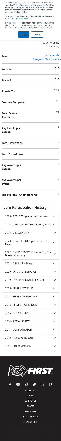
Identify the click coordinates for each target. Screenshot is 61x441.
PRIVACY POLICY (30, 416)
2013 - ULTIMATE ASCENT (20, 329)
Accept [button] (24, 34)
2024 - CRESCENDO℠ (17, 233)
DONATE (30, 406)
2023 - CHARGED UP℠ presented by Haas (26, 242)
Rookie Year (9, 91)
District (6, 80)
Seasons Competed (13, 102)
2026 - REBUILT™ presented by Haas (26, 216)
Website (7, 69)
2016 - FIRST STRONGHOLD (21, 304)
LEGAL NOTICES (30, 422)
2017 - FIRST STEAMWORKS (21, 296)
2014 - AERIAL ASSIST (17, 321)
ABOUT (30, 395)
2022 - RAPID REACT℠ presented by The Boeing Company (28, 253)
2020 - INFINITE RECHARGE (20, 271)
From (5, 56)
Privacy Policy (19, 18)
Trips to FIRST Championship (20, 194)
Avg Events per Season (11, 130)
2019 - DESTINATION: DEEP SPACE (25, 280)
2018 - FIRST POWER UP (19, 288)
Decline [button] (37, 34)
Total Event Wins (12, 143)
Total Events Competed (9, 115)
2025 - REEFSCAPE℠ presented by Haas (28, 224)
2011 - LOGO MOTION (18, 346)
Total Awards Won (13, 154)
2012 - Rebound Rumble (19, 338)
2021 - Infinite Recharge (19, 263)
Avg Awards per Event (11, 181)
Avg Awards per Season (11, 167)
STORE (30, 411)
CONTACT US (30, 400)
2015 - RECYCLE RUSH (17, 313)
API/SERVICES (31, 390)
